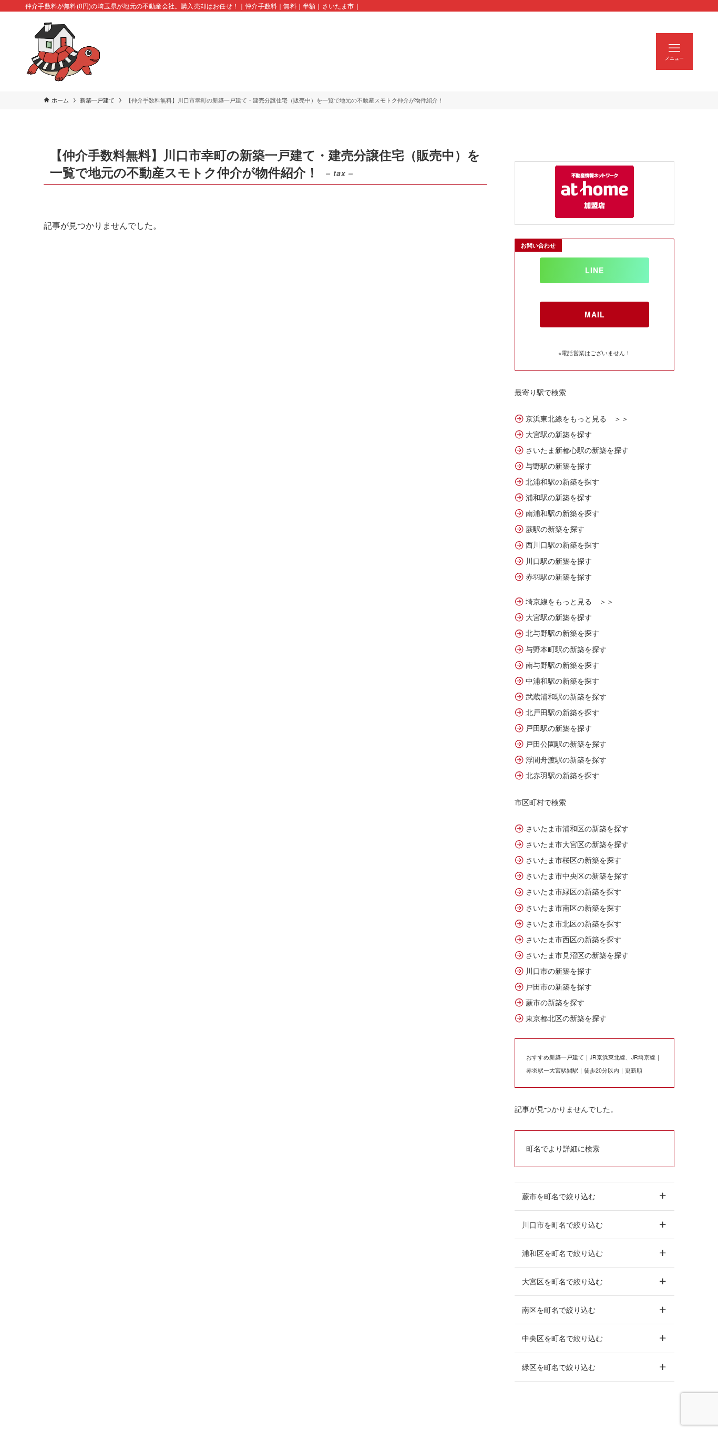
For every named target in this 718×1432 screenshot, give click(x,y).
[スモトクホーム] (63, 51)
